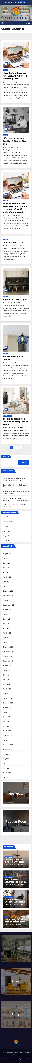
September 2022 (8, 749)
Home (4, 1059)
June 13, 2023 (8, 362)
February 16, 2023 (10, 428)
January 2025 (7, 642)
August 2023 (7, 707)
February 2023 (8, 735)
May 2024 (6, 679)
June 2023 (6, 717)
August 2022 (7, 754)
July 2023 (6, 712)
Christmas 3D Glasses (13, 242)
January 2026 (7, 586)
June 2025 (6, 619)
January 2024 (7, 698)
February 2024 (8, 693)
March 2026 (7, 577)
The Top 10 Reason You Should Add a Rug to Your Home (15, 422)
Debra (19, 82)
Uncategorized (9, 857)
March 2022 (7, 773)
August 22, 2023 (9, 246)
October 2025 (7, 600)
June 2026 (6, 563)
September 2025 (8, 605)
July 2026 (6, 558)
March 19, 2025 (9, 82)
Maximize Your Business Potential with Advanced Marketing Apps (15, 76)
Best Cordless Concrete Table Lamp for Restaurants (15, 881)
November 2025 (8, 595)
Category (6, 540)
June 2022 (6, 763)
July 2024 (6, 670)
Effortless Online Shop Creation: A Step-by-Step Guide (14, 141)
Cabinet (5, 135)
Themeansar (16, 1054)
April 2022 (6, 768)
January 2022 (7, 777)
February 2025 (8, 637)
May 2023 (6, 721)
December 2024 (8, 647)
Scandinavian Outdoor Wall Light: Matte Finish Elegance (16, 901)
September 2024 (8, 661)
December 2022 (8, 745)
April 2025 (6, 628)
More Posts (6, 531)
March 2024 (7, 689)
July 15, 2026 (10, 924)
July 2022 (6, 759)
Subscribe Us (7, 526)
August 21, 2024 (9, 215)
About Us (6, 517)
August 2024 (7, 665)
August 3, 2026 (11, 904)
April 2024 (6, 684)
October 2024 (7, 656)
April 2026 (6, 572)
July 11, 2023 (8, 302)
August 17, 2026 (11, 865)
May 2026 (6, 567)
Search (6, 456)
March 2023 (7, 731)
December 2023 (8, 703)
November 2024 (8, 651)
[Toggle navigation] (15, 23)
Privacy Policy (7, 521)
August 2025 (7, 609)
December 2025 (8, 591)
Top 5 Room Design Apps (15, 299)
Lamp (10, 415)
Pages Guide (7, 536)
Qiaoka (20, 215)
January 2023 (7, 740)
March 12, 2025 (9, 147)
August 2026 (7, 554)
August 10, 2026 (11, 885)
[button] (26, 23)
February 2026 (8, 581)
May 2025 (6, 623)
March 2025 (7, 633)
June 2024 (6, 675)
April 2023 (6, 726)
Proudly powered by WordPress (10, 1052)
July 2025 (6, 614)
